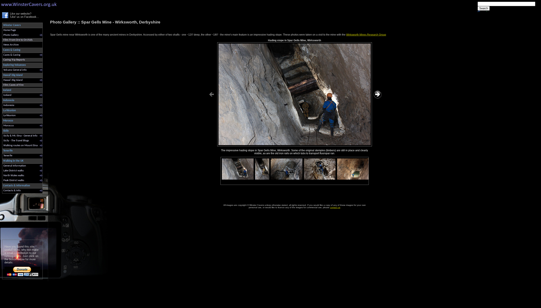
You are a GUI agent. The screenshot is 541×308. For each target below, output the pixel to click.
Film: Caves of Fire (13, 85)
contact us (335, 207)
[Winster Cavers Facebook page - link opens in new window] (5, 17)
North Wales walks (13, 175)
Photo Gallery (11, 35)
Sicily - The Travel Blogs (16, 140)
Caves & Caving (11, 55)
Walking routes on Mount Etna (20, 145)
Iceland (7, 95)
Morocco (8, 125)
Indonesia (8, 105)
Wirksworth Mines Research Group (366, 34)
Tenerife (7, 155)
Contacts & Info (12, 190)
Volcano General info (15, 70)
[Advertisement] (20, 215)
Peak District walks (13, 180)
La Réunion (9, 115)
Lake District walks (13, 170)
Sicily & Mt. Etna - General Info (20, 135)
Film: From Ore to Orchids (18, 39)
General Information (14, 165)
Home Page (9, 30)
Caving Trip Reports (14, 59)
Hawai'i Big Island (13, 80)
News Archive (11, 44)
